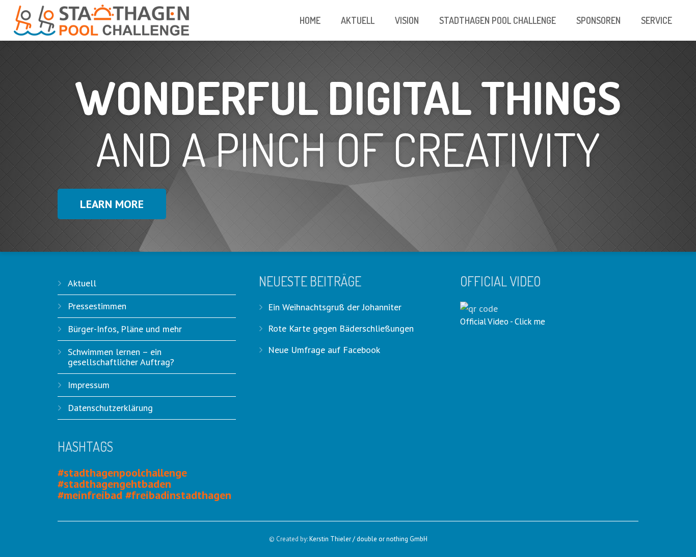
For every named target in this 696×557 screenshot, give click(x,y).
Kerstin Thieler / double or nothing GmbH (368, 539)
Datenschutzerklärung (110, 408)
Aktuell (82, 283)
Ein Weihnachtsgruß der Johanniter (334, 307)
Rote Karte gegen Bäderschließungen (341, 328)
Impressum (89, 385)
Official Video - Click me (502, 321)
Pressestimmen (97, 306)
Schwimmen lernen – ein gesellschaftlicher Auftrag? (121, 357)
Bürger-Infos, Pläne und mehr (125, 329)
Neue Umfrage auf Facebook (324, 350)
